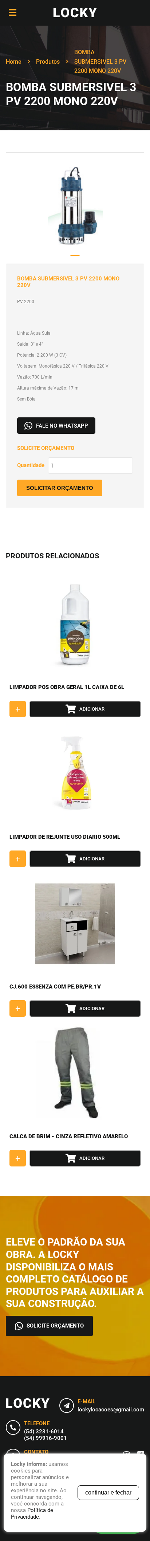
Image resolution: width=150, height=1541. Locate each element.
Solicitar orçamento (59, 488)
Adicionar (91, 709)
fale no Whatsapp (62, 426)
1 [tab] (75, 255)
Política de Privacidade (32, 1513)
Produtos (48, 61)
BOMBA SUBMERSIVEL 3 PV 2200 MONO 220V (100, 61)
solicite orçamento (55, 1325)
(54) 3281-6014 (44, 1431)
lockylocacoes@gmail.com (111, 1409)
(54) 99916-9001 (45, 1438)
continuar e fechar (108, 1492)
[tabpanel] (75, 208)
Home (13, 61)
